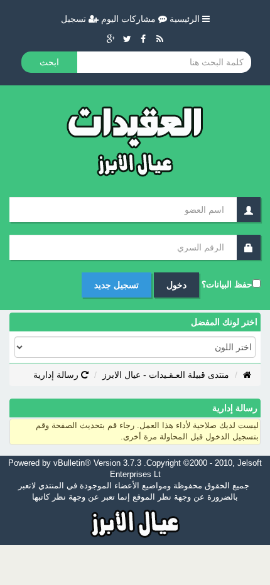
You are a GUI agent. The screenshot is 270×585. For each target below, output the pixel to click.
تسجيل (75, 19)
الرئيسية (186, 19)
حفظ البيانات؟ (227, 284)
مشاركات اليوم (129, 19)
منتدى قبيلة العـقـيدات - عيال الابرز (165, 375)
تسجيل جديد (116, 285)
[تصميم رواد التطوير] (135, 522)
